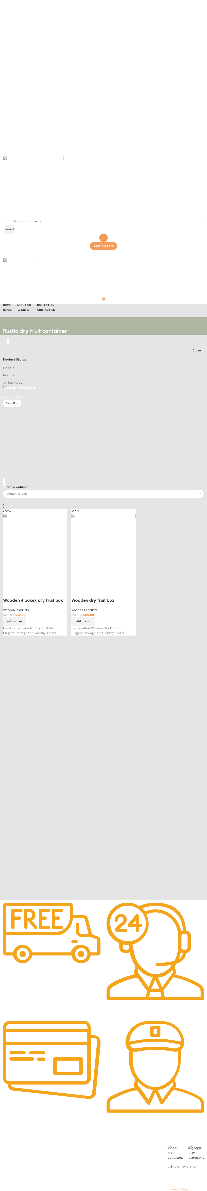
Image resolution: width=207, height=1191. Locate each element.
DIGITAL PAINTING (56, 1156)
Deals (88, 1150)
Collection (92, 1143)
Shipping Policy (12, 1156)
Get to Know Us (15, 1136)
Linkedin (131, 1163)
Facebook (132, 1143)
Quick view (76, 592)
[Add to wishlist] (87, 592)
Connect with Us (140, 1136)
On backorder (13, 382)
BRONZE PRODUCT (56, 1170)
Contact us (133, 1177)
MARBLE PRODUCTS (57, 1150)
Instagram (133, 1150)
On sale (8, 368)
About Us (8, 1143)
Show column (17, 487)
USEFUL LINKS (95, 1136)
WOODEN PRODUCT (56, 1177)
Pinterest (132, 1170)
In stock (9, 375)
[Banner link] (103, 432)
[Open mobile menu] (103, 254)
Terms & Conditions (15, 1170)
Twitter (131, 1156)
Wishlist (90, 1156)
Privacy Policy (11, 1150)
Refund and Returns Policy (20, 1163)
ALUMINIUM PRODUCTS (59, 1163)
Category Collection (60, 1136)
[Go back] (8, 322)
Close (196, 350)
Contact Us (9, 1177)
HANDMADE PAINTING (58, 1143)
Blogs (89, 1170)
